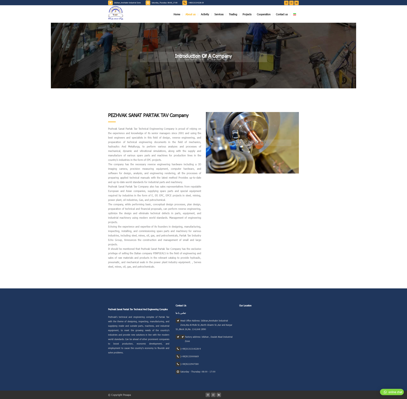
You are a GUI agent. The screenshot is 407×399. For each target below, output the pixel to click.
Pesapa (127, 394)
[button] (392, 392)
